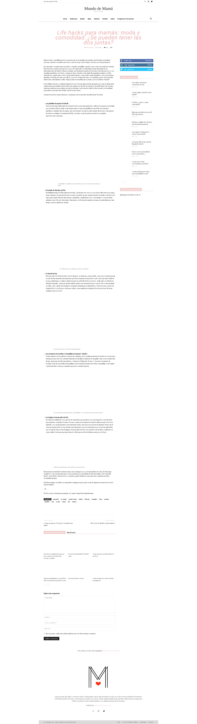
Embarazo (73, 19)
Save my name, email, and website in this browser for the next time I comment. (71, 634)
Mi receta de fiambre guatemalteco (103, 523)
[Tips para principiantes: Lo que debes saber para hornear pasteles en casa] (55, 569)
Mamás (97, 19)
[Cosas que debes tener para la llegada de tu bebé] (122, 144)
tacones (58, 501)
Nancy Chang (89, 47)
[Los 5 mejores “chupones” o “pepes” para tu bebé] (124, 134)
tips (69, 501)
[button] (150, 19)
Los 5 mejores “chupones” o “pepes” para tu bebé (140, 133)
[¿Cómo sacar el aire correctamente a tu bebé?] (125, 164)
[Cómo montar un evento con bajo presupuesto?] (104, 569)
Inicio (65, 19)
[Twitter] (151, 1)
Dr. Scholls (63, 499)
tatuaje (64, 501)
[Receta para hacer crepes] (79, 569)
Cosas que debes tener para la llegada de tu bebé (141, 143)
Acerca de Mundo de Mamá (130, 722)
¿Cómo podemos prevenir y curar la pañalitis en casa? (141, 173)
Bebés (82, 19)
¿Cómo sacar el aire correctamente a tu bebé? (140, 163)
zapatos (74, 501)
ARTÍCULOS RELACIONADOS (54, 532)
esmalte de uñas (73, 499)
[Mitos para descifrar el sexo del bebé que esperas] (125, 113)
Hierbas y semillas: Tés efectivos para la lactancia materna (142, 123)
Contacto (150, 722)
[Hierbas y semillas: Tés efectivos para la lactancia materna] (125, 124)
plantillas (47, 501)
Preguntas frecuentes (125, 19)
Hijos (89, 19)
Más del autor (71, 532)
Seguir (149, 65)
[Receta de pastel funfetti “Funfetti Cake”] (79, 544)
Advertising (143, 722)
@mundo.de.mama (110, 651)
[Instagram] (148, 1)
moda (100, 499)
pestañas (106, 499)
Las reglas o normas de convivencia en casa (139, 84)
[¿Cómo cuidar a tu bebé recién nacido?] (125, 95)
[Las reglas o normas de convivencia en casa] (125, 85)
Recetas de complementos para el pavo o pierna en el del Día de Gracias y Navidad (54, 556)
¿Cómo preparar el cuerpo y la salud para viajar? (58, 524)
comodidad (56, 499)
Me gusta (149, 60)
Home (118, 722)
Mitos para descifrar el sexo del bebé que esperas (142, 113)
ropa (53, 501)
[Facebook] (145, 1)
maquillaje (94, 499)
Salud (113, 19)
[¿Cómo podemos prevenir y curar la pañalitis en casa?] (125, 174)
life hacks (87, 499)
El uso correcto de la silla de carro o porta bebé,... (141, 153)
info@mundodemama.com (102, 705)
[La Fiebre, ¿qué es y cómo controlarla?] (125, 105)
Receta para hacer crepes (76, 578)
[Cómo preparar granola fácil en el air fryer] (104, 544)
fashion (80, 499)
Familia (105, 19)
